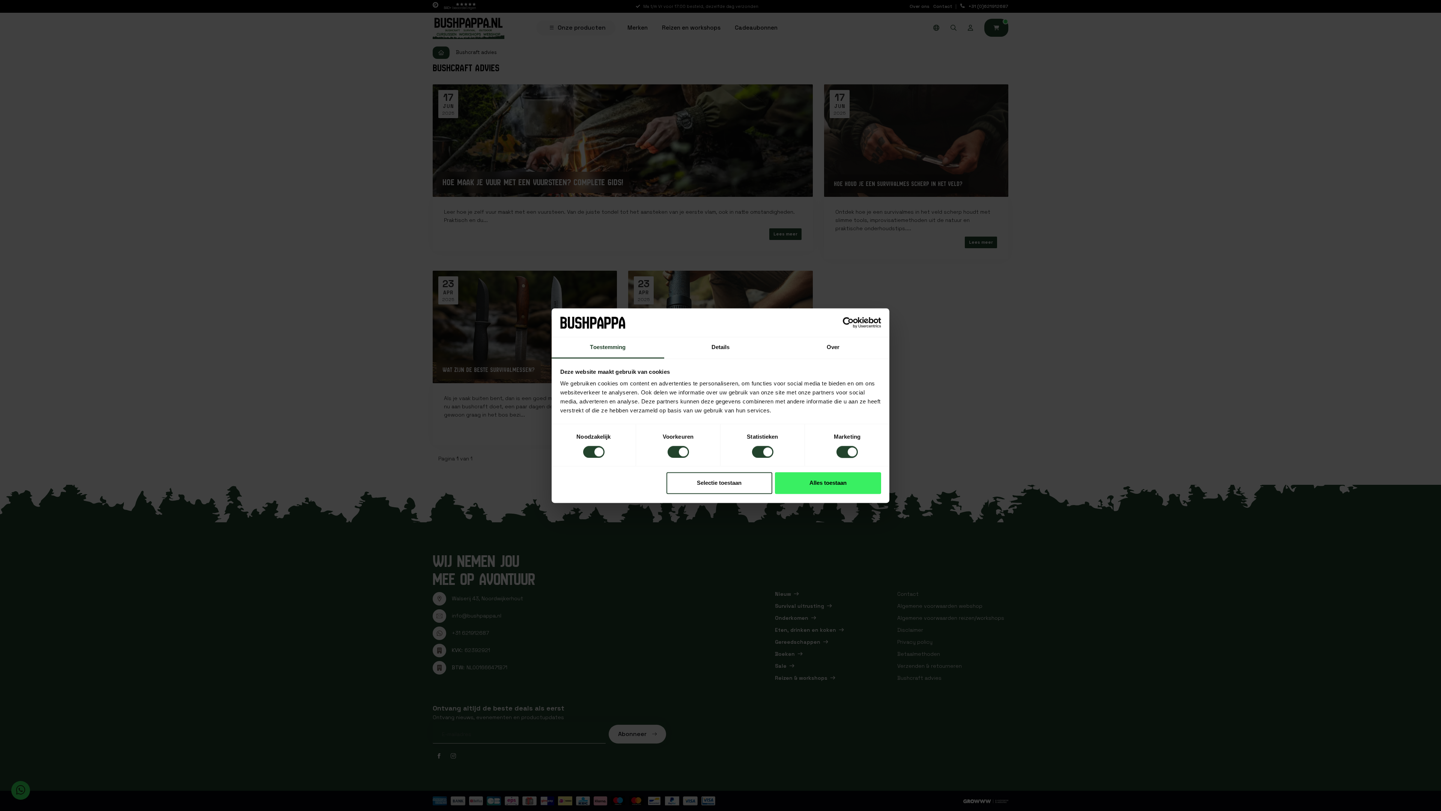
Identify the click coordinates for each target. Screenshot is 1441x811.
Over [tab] (833, 347)
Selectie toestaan (719, 483)
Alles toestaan (828, 483)
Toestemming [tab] (608, 347)
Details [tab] (720, 347)
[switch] (678, 452)
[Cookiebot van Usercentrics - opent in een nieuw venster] (848, 322)
